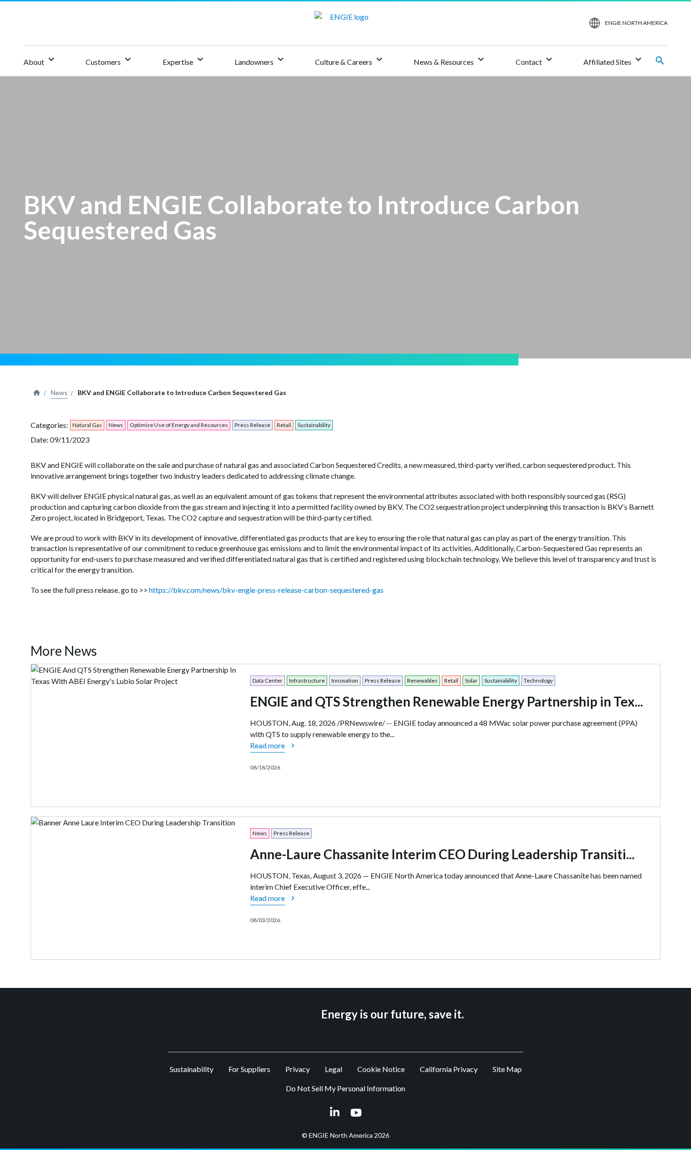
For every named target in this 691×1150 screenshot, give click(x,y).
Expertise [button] (184, 60)
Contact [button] (535, 60)
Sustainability (191, 1069)
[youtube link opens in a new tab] (356, 1112)
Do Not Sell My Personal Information (345, 1088)
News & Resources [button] (450, 60)
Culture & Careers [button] (350, 60)
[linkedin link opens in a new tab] (334, 1112)
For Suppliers (249, 1069)
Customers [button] (109, 60)
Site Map (507, 1069)
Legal (333, 1069)
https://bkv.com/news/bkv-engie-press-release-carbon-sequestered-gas (266, 589)
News (59, 392)
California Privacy (449, 1069)
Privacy (297, 1069)
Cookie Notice (381, 1069)
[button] (259, 1014)
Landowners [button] (260, 60)
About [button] (40, 60)
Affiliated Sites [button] (613, 60)
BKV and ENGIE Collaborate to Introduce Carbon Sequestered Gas (182, 392)
